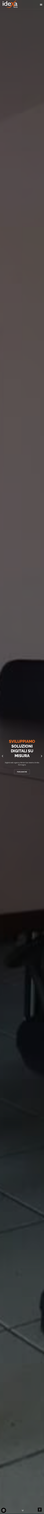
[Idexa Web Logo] (10, 4)
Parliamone (22, 772)
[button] (41, 5)
